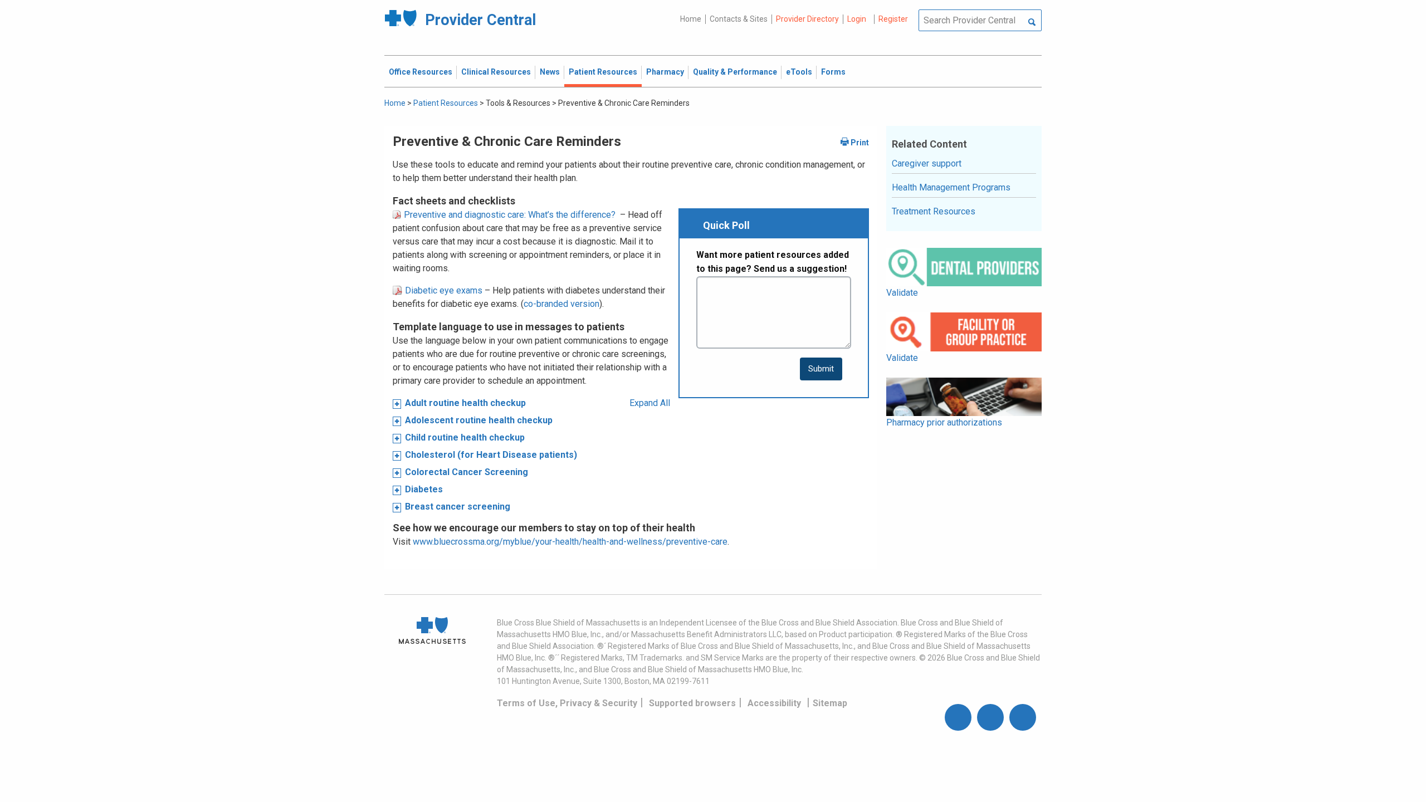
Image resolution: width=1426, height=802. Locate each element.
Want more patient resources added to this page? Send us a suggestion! (772, 262)
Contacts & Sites (739, 18)
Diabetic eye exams (442, 290)
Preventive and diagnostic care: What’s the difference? (509, 214)
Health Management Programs (951, 187)
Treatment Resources (933, 211)
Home (690, 18)
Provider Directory (807, 18)
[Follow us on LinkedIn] (1022, 717)
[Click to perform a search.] (1032, 22)
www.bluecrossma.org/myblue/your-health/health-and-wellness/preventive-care (570, 541)
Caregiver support (926, 163)
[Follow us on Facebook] (958, 717)
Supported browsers (692, 703)
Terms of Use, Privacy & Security (567, 703)
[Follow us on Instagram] (990, 717)
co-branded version (561, 304)
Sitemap (830, 703)
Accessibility (774, 703)
